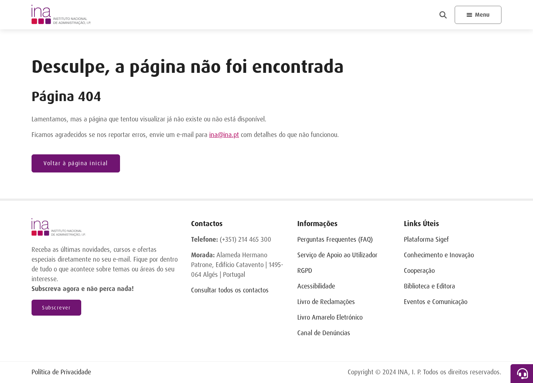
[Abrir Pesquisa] (443, 15)
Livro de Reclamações (326, 301)
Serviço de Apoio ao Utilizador (337, 255)
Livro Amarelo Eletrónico (330, 317)
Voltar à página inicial (76, 163)
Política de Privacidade (61, 372)
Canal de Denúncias (323, 333)
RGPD (304, 270)
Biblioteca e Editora (429, 286)
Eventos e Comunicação (435, 301)
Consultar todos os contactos (230, 290)
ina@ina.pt (224, 134)
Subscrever (56, 307)
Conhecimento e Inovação (439, 255)
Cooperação (419, 270)
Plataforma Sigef (426, 239)
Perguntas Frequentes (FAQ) (335, 239)
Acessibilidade (316, 286)
